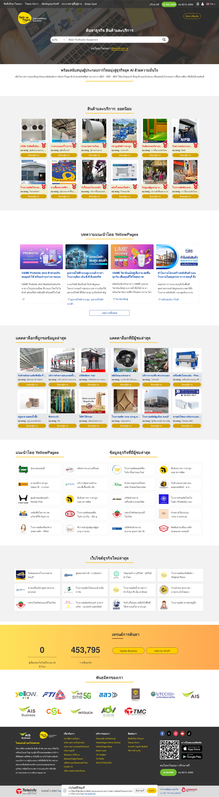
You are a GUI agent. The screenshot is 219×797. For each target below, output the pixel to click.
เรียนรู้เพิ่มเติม (90, 793)
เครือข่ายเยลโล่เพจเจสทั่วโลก (76, 762)
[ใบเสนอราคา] (198, 3)
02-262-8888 (169, 4)
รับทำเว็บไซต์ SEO (104, 762)
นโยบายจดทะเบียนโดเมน (74, 770)
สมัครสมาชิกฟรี (162, 650)
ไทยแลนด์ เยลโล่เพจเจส (27, 742)
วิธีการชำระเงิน (134, 750)
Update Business (128, 650)
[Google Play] (192, 756)
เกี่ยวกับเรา (69, 733)
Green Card (91, 3)
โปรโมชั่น (100, 758)
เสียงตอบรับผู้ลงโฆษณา (73, 758)
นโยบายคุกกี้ (69, 750)
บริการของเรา (103, 733)
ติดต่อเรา (132, 733)
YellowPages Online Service (108, 742)
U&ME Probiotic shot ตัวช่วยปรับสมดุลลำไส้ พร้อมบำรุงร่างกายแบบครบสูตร (41, 276)
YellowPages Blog (104, 746)
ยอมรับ (152, 790)
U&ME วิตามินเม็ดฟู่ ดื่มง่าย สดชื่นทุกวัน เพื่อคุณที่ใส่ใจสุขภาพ (131, 274)
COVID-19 (68, 766)
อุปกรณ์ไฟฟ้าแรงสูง (80, 299)
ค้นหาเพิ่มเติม (192, 16)
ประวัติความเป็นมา (72, 738)
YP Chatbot (101, 754)
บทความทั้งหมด (109, 312)
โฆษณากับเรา (32, 3)
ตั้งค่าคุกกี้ (140, 790)
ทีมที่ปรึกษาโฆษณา (13, 3)
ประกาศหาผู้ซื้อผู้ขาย (72, 3)
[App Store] (192, 748)
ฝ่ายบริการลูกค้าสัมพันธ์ (137, 746)
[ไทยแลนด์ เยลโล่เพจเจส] (169, 733)
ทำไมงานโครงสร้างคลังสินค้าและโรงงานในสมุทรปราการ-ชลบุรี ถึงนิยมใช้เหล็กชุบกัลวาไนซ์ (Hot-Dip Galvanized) (177, 278)
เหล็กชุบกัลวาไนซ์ (170, 299)
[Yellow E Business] (162, 733)
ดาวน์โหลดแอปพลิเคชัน (191, 742)
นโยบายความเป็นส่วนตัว (74, 742)
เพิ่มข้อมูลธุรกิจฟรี (50, 3)
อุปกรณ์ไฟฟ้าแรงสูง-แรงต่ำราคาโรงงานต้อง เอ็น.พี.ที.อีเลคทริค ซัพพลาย (85, 276)
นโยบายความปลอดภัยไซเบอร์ (76, 746)
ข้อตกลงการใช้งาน (72, 754)
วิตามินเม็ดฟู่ (122, 299)
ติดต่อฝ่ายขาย (119, 48)
